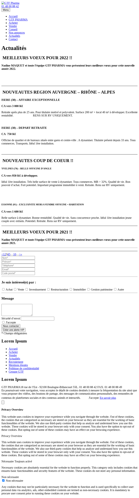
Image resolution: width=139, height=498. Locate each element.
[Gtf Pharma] (10, 3)
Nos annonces (17, 32)
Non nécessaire (14, 480)
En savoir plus (108, 397)
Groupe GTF (16, 371)
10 (14, 254)
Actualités (14, 35)
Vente (21, 289)
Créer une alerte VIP (13, 329)
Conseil (13, 29)
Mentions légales (18, 365)
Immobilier (80, 289)
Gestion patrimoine (101, 289)
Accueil (13, 16)
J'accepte (28, 322)
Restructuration (59, 289)
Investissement (37, 289)
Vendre (13, 26)
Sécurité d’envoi (10, 318)
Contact (13, 39)
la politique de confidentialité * (34, 322)
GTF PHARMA (18, 19)
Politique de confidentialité (24, 368)
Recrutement (16, 361)
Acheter (13, 22)
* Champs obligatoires (14, 333)
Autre (120, 289)
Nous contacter (11, 326)
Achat (9, 289)
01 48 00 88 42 (10, 6)
